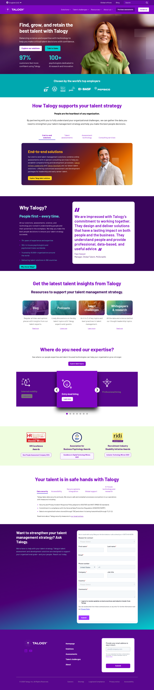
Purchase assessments (125, 9)
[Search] (147, 2)
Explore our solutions (31, 48)
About (68, 664)
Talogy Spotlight (54, 165)
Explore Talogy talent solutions (40, 178)
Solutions (65, 9)
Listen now (63, 328)
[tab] (47, 137)
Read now (35, 328)
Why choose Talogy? (28, 267)
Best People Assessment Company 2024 (36, 455)
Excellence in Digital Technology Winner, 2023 (77, 456)
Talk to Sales (52, 48)
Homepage (70, 643)
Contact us (143, 9)
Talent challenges (80, 9)
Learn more (91, 328)
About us (107, 9)
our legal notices (77, 516)
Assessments (71, 654)
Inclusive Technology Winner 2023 (117, 455)
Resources (95, 9)
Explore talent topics (77, 364)
